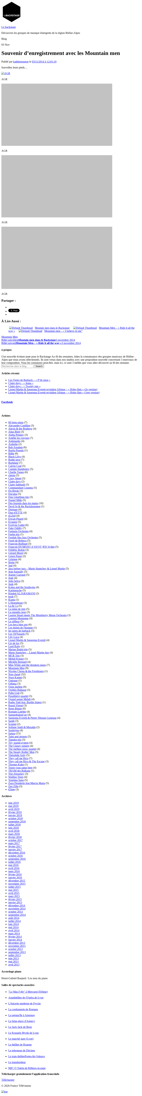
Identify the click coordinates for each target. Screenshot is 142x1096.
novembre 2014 (16, 908)
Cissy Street (14, 478)
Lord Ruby (14, 646)
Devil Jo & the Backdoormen (24, 506)
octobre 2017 (15, 840)
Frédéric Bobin (16, 549)
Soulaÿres (13, 730)
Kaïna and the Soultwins (21, 587)
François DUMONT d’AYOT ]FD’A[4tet (31, 546)
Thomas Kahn (16, 764)
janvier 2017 (15, 849)
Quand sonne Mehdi (19, 699)
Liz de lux (13, 643)
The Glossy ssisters (18, 745)
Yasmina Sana (16, 780)
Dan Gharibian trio (18, 497)
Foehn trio (14, 534)
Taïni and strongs (17, 736)
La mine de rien (16, 609)
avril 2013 (13, 964)
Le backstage (8, 27)
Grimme (12, 559)
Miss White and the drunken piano (27, 665)
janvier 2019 (15, 815)
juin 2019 (13, 802)
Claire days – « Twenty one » (24, 386)
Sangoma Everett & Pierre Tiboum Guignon (32, 717)
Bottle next (14, 459)
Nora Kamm (15, 677)
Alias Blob (14, 431)
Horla (11, 562)
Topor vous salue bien (20, 767)
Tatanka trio (14, 739)
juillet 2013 (14, 955)
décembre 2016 (16, 852)
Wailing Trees (15, 776)
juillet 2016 (14, 861)
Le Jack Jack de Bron (20, 1027)
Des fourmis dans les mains (23, 503)
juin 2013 (13, 958)
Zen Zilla (13, 786)
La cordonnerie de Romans (23, 1009)
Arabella (13, 444)
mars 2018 (14, 833)
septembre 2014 (17, 914)
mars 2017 (14, 843)
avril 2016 (13, 868)
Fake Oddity (15, 528)
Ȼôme (11, 789)
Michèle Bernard (17, 661)
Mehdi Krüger (16, 658)
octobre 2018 (15, 818)
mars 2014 (14, 933)
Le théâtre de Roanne (20, 1044)
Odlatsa (12, 683)
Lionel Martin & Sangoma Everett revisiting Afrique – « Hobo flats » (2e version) (52, 389)
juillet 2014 (14, 921)
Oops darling (15, 686)
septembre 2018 (17, 821)
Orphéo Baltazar (17, 689)
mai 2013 (13, 961)
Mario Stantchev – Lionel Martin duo (28, 652)
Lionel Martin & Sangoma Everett (27, 640)
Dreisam (12, 509)
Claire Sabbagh (16, 484)
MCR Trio (14, 655)
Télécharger (7, 1079)
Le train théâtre (26, 1056)
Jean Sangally (15, 571)
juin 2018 (13, 827)
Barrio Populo (16, 450)
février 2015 (15, 899)
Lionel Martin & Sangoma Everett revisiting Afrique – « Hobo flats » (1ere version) (53, 392)
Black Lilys (14, 456)
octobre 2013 (15, 949)
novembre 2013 (16, 945)
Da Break (13, 490)
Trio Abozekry (16, 773)
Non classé (14, 674)
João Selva (14, 581)
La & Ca (13, 605)
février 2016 (15, 874)
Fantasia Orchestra (18, 531)
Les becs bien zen (18, 624)
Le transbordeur (17, 1062)
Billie (11, 453)
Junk (11, 584)
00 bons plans (15, 422)
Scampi (12, 724)
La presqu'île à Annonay (21, 1015)
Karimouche (15, 590)
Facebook (7, 402)
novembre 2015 (16, 883)
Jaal (10, 565)
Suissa (11, 733)
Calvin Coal (14, 465)
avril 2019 (13, 809)
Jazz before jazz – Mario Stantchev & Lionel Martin (36, 568)
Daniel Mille (15, 500)
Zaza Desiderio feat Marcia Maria (26, 783)
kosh (11, 596)
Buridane (13, 462)
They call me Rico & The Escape (26, 761)
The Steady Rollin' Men (21, 752)
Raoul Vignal (15, 705)
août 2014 (13, 917)
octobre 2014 (15, 911)
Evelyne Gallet (16, 525)
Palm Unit (13, 693)
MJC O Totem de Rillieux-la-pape (27, 1068)
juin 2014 (13, 924)
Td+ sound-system (18, 742)
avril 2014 (13, 930)
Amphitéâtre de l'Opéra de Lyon (25, 997)
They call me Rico (18, 758)
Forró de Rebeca (17, 540)
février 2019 (15, 812)
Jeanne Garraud (16, 574)
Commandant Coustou (20, 487)
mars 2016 (14, 871)
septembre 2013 (17, 952)
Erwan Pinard (15, 518)
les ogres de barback (19, 630)
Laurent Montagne (18, 618)
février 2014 (15, 936)
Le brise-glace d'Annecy (21, 1021)
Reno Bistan (15, 708)
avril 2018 (13, 830)
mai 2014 (13, 927)
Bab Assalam (15, 447)
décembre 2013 (16, 942)
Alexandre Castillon (19, 425)
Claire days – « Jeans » (20, 383)
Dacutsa (12, 493)
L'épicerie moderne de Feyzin (24, 1003)
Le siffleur (14, 621)
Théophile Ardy (17, 755)
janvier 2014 (15, 939)
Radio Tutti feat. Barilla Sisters (25, 702)
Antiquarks (14, 441)
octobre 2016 (15, 855)
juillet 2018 (14, 824)
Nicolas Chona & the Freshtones (26, 671)
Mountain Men (9, 336)
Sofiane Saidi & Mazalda (22, 727)
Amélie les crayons (18, 437)
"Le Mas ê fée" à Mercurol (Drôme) (28, 991)
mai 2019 (13, 806)
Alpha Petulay (16, 434)
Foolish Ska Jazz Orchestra (23, 537)
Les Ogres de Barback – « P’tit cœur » (29, 380)
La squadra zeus (17, 612)
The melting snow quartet (22, 748)
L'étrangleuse (15, 602)
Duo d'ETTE (15, 512)
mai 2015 (13, 889)
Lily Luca (13, 637)
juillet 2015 (14, 886)
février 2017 (15, 846)
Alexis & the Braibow (20, 428)
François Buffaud (17, 543)
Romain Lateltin (17, 711)
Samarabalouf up (17, 714)
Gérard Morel (15, 553)
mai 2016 (13, 865)
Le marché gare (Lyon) (20, 1038)
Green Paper (15, 556)
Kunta (11, 599)
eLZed (12, 515)
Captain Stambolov (18, 469)
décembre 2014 (16, 905)
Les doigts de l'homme (20, 627)
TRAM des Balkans (19, 770)
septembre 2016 (17, 858)
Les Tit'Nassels (16, 633)
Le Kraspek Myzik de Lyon (23, 1032)
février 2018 (15, 837)
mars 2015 (14, 896)
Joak (10, 577)
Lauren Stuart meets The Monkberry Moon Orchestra (37, 615)
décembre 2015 (16, 880)
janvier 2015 (15, 902)
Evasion (12, 521)
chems (11, 475)
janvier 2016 (15, 877)
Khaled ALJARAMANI (21, 593)
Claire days (14, 481)
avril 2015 (13, 893)
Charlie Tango (16, 472)
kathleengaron (21, 61)
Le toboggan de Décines (21, 1050)
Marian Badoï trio (18, 649)
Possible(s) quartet (18, 696)
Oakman (13, 680)
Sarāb (11, 720)
